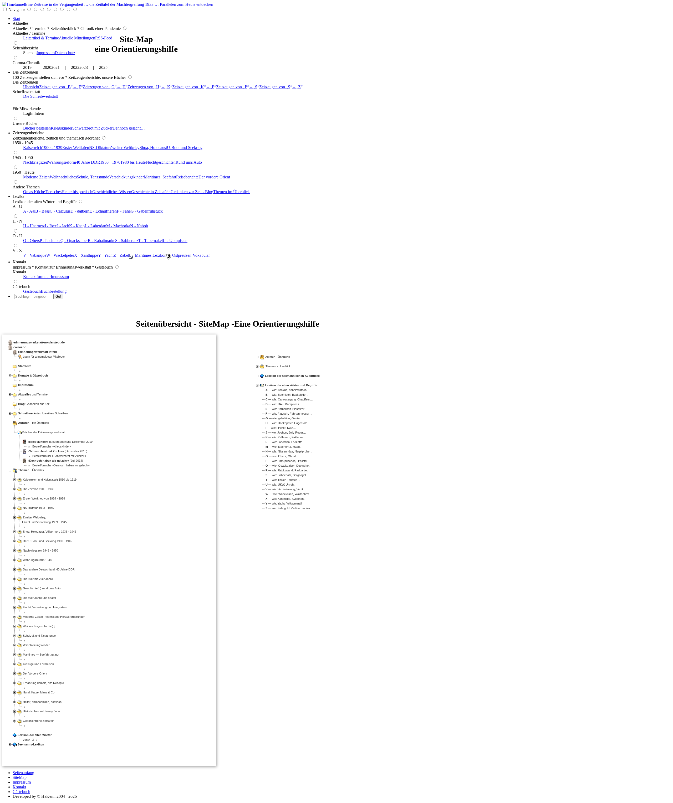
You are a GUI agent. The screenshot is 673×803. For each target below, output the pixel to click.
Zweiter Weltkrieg (125, 147)
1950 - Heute (23, 172)
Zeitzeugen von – (60, 87)
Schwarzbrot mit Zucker (92, 128)
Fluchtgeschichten (161, 162)
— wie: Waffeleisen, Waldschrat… (289, 494)
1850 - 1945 (23, 143)
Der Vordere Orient (34, 673)
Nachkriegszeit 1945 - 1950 (40, 550)
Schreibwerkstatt (26, 91)
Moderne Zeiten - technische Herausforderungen (53, 616)
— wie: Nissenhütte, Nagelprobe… (289, 451)
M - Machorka (118, 226)
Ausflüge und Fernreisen (38, 664)
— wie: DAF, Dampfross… (284, 404)
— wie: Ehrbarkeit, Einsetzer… (286, 408)
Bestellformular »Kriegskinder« (51, 446)
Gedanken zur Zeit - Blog (192, 191)
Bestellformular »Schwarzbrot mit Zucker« (59, 455)
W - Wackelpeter (60, 255)
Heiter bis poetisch (77, 191)
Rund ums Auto (189, 162)
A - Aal (29, 211)
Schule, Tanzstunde (93, 177)
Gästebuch (21, 286)
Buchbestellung (54, 291)
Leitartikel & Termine (41, 38)
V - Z (17, 250)
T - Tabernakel (150, 240)
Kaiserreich (32, 147)
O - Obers (31, 240)
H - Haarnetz (34, 226)
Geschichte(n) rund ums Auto (41, 588)
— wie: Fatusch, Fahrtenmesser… (289, 413)
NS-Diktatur (99, 147)
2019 (27, 67)
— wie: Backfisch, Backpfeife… (287, 394)
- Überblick (31, 470)
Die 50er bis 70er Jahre (37, 578)
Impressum (46, 52)
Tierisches (53, 191)
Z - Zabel (121, 255)
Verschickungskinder (126, 177)
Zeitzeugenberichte (28, 133)
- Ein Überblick (33, 422)
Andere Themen (26, 187)
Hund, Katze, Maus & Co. (38, 692)
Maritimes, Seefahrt (160, 177)
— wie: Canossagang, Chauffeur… (289, 399)
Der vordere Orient (214, 177)
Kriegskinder (61, 128)
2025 (103, 67)
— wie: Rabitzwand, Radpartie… (288, 470)
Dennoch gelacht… (129, 128)
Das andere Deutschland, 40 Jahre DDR (48, 569)
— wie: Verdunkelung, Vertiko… (287, 489)
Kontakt (19, 262)
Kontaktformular (37, 276)
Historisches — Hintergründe (41, 711)
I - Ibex (51, 226)
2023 (83, 67)
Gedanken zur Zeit (33, 403)
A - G (17, 206)
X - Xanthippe (86, 255)
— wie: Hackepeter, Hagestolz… (288, 423)
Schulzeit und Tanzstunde (39, 635)
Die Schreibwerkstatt (40, 96)
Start (16, 18)
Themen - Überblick (278, 366)
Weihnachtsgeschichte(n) (38, 626)
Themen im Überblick (231, 191)
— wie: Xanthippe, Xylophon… (286, 498)
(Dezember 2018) (57, 451)
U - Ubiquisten (175, 240)
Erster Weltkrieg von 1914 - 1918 (43, 498)
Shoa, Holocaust (153, 147)
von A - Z (28, 739)
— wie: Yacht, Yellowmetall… (285, 503)
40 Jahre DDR (88, 162)
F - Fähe (124, 211)
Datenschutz (65, 52)
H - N (17, 221)
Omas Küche (34, 191)
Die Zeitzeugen (25, 72)
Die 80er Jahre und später (39, 597)
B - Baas (42, 211)
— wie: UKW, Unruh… (281, 484)
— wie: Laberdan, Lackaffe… (285, 442)
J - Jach (63, 226)
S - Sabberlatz (126, 240)
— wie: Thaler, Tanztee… (283, 479)
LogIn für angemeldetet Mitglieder (44, 356)
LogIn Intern (33, 113)
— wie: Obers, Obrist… (282, 456)
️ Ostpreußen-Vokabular (190, 255)
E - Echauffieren (103, 211)
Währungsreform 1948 (37, 560)
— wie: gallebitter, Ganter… (284, 418)
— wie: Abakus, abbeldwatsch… (287, 390)
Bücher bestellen (37, 128)
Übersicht (31, 87)
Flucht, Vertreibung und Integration (44, 607)
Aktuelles (20, 23)
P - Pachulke (50, 240)
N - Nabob (139, 226)
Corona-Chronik (26, 62)
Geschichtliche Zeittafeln (38, 720)
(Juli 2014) (55, 460)
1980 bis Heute (133, 162)
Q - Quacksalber (74, 240)
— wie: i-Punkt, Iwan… (281, 427)
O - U (17, 236)
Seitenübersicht (25, 48)
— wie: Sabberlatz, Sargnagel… (287, 475)
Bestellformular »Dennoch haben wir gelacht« (61, 465)
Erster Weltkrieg (75, 147)
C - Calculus (60, 211)
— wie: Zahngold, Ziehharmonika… (289, 508)
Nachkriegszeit (35, 162)
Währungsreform (62, 162)
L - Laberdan (95, 226)
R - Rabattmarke (101, 240)
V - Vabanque (34, 255)
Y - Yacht (106, 255)
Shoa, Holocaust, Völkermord (41, 531)
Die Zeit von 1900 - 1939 (38, 489)
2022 (75, 67)
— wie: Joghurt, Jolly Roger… (286, 432)
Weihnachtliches (63, 177)
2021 (55, 67)
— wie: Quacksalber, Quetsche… (289, 465)
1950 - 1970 (110, 162)
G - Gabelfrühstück (147, 211)
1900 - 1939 (52, 147)
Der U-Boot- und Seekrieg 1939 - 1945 (47, 541)
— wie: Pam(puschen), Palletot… (288, 460)
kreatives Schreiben (43, 413)
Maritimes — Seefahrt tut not (40, 654)
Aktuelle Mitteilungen (77, 38)
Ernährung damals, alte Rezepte (43, 682)
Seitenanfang (23, 772)
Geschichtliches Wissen (111, 191)
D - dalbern (79, 211)
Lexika (18, 196)
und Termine (33, 394)
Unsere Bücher (25, 123)
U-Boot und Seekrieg (184, 147)
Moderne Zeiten (36, 177)
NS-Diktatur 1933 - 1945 (38, 507)
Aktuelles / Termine (29, 33)
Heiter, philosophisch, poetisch (42, 701)
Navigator (16, 9)
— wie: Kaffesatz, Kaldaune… (286, 437)
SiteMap (20, 777)
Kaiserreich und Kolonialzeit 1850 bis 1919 (49, 479)
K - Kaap (77, 226)
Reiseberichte (187, 177)
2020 (47, 67)
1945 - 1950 (23, 157)
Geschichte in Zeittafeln (151, 191)
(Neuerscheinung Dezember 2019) (61, 441)
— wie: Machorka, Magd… (284, 446)
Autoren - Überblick (277, 356)
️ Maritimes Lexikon (150, 255)
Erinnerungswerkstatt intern (37, 351)
